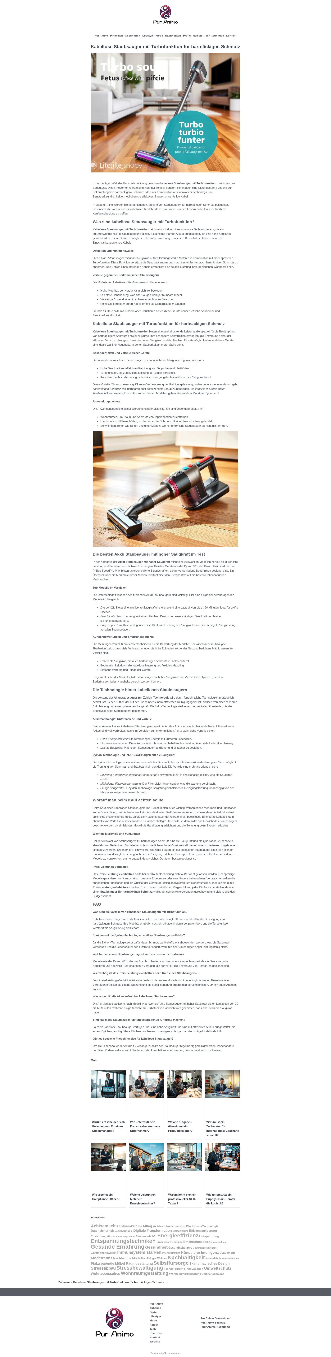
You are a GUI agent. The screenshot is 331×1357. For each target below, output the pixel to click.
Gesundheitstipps (180, 1247)
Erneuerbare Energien (169, 1242)
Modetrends (101, 1258)
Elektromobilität (146, 1236)
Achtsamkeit (103, 1226)
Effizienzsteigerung (203, 1230)
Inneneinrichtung (171, 1253)
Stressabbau (103, 1268)
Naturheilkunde (230, 1258)
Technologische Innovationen (183, 1268)
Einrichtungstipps (103, 1236)
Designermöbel (124, 1231)
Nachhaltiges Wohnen (154, 1258)
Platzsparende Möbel (108, 1263)
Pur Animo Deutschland (216, 1318)
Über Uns (156, 1333)
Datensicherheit (102, 1230)
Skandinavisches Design (209, 1263)
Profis (187, 35)
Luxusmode (227, 1252)
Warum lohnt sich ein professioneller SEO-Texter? (182, 1199)
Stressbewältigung (139, 1268)
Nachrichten (173, 35)
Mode (159, 35)
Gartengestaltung (218, 1242)
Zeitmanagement (213, 1273)
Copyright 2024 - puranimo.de (166, 1353)
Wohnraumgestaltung (144, 1273)
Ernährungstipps (195, 1241)
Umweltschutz (217, 1268)
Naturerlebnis (213, 1258)
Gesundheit (132, 35)
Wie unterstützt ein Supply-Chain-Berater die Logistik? (220, 1199)
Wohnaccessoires (105, 1274)
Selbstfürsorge (171, 1263)
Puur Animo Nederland (215, 1326)
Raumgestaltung (139, 1263)
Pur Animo (101, 35)
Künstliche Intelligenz (200, 1253)
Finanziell (116, 35)
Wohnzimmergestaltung (185, 1273)
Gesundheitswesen (103, 1252)
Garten (154, 1312)
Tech (207, 35)
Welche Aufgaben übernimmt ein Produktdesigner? (180, 1126)
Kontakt (231, 35)
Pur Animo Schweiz (213, 1322)
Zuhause (218, 35)
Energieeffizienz (177, 1235)
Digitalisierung (180, 1231)
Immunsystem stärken (139, 1252)
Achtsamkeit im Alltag (134, 1226)
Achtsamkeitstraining (169, 1226)
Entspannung (209, 1236)
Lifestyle (148, 35)
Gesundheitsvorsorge (205, 1247)
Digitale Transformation (152, 1231)
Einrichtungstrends (125, 1236)
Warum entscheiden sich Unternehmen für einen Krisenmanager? (108, 1126)
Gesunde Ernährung (117, 1246)
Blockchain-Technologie (202, 1226)
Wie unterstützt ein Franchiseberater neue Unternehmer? (145, 1126)
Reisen (197, 35)
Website (155, 1341)
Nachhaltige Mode (126, 1258)
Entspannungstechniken (123, 1241)
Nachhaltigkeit (186, 1257)
